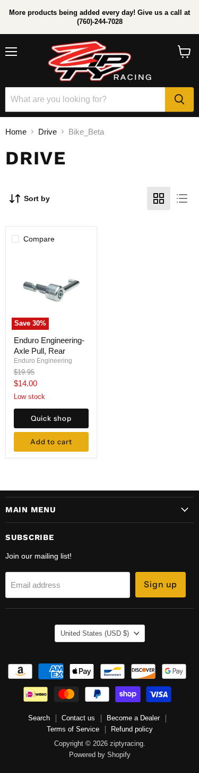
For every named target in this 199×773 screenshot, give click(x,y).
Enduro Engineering (43, 360)
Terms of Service (73, 729)
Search (39, 718)
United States (94, 633)
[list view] (182, 198)
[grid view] (158, 198)
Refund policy (132, 729)
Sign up (161, 584)
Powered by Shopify (100, 755)
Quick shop (51, 418)
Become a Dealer (133, 718)
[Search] (179, 99)
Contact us (78, 718)
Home (16, 131)
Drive (47, 131)
